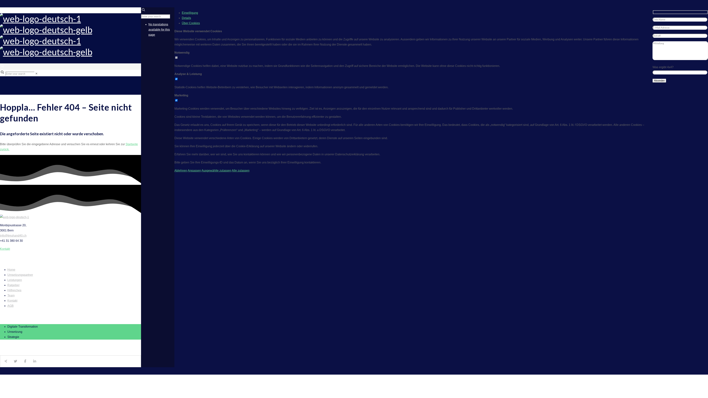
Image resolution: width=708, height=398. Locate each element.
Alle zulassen (240, 170)
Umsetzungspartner (20, 274)
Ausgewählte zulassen (216, 170)
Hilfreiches (14, 290)
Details (186, 18)
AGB (10, 305)
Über (191, 23)
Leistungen (14, 280)
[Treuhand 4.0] (46, 35)
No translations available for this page (159, 29)
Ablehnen (180, 170)
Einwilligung (190, 12)
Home (11, 269)
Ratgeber (13, 285)
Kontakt (12, 300)
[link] (36, 73)
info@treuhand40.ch (13, 235)
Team (11, 295)
